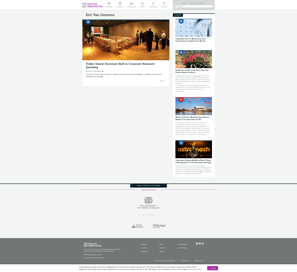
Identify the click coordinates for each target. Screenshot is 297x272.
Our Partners (182, 248)
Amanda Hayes (91, 71)
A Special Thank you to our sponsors (148, 185)
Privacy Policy (199, 261)
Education (131, 7)
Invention (153, 7)
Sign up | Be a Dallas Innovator (165, 261)
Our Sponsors (182, 244)
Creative (119, 7)
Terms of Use (185, 261)
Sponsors (193, 3)
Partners (202, 3)
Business (109, 7)
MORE (161, 81)
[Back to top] (287, 257)
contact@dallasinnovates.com (94, 254)
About (184, 3)
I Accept (213, 268)
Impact (142, 7)
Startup (164, 7)
